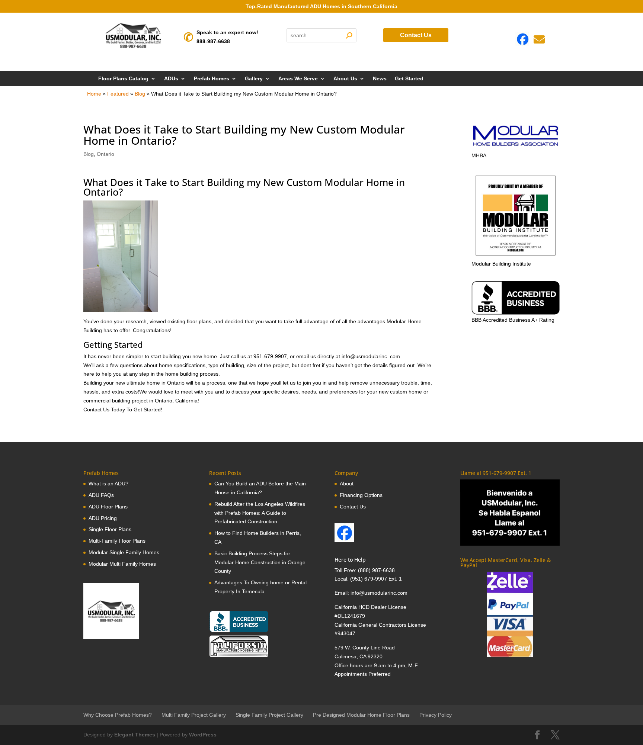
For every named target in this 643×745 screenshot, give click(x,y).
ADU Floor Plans (108, 507)
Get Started (409, 78)
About (347, 484)
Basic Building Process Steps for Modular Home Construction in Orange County (259, 562)
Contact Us (416, 35)
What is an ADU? (108, 484)
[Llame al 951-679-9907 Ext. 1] (510, 512)
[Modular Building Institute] (515, 215)
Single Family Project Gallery (269, 715)
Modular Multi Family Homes (122, 564)
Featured (118, 94)
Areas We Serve (298, 78)
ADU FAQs (101, 495)
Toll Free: (346, 570)
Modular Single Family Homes (124, 552)
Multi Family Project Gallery (193, 715)
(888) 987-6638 (376, 570)
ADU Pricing (103, 518)
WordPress (203, 735)
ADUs (171, 78)
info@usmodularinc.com (379, 593)
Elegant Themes (134, 735)
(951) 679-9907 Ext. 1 (376, 579)
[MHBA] (515, 147)
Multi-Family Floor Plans (117, 541)
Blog (140, 94)
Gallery (254, 78)
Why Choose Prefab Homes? (117, 715)
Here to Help (350, 559)
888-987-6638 (213, 41)
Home (94, 94)
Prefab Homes (211, 78)
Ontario (105, 154)
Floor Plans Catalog (123, 78)
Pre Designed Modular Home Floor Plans (361, 715)
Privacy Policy (435, 715)
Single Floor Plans (110, 529)
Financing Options (361, 495)
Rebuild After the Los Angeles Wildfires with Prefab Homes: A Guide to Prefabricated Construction (259, 513)
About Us (345, 78)
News (380, 78)
